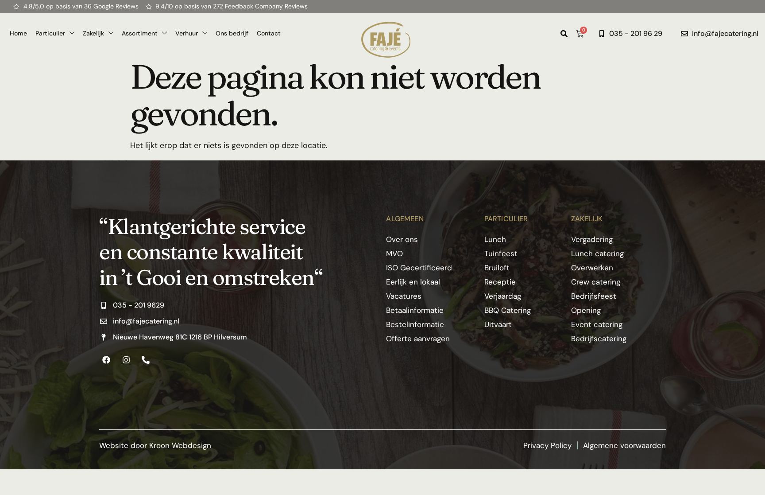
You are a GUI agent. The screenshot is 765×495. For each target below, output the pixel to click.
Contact (269, 33)
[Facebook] (106, 359)
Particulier (50, 33)
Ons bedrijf (232, 33)
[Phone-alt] (146, 359)
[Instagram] (126, 359)
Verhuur (186, 33)
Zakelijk (93, 33)
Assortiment (140, 33)
